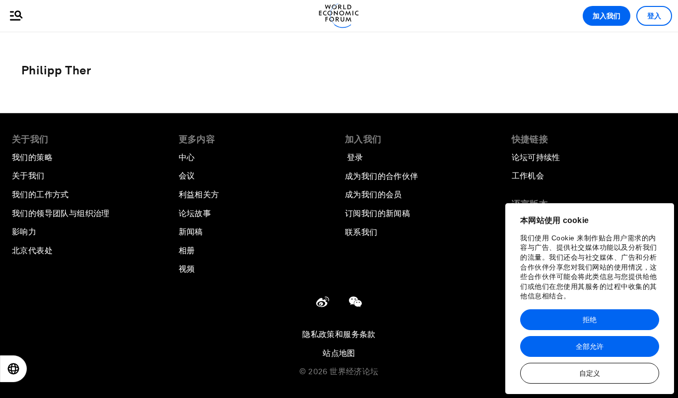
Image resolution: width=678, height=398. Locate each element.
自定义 (589, 373)
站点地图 (339, 353)
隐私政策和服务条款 (339, 334)
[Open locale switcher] (13, 369)
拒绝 (590, 320)
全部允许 (590, 346)
